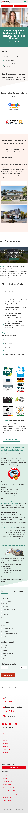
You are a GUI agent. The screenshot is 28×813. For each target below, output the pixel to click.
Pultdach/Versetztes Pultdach (10, 633)
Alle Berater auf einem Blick (9, 688)
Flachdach (5, 631)
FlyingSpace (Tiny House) (9, 609)
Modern (5, 650)
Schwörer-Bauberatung (8, 527)
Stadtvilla (5, 655)
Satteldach (5, 626)
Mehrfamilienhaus (7, 617)
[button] (23, 1)
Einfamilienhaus (7, 601)
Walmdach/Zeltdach (8, 628)
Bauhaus (5, 645)
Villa (4, 658)
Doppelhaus (6, 604)
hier (7, 576)
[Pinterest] (16, 724)
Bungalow (5, 606)
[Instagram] (13, 724)
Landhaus (5, 648)
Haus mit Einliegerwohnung (9, 611)
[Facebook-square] (3, 724)
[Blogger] (6, 724)
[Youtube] (10, 724)
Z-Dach (5, 636)
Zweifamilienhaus (7, 614)
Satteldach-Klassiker (8, 653)
